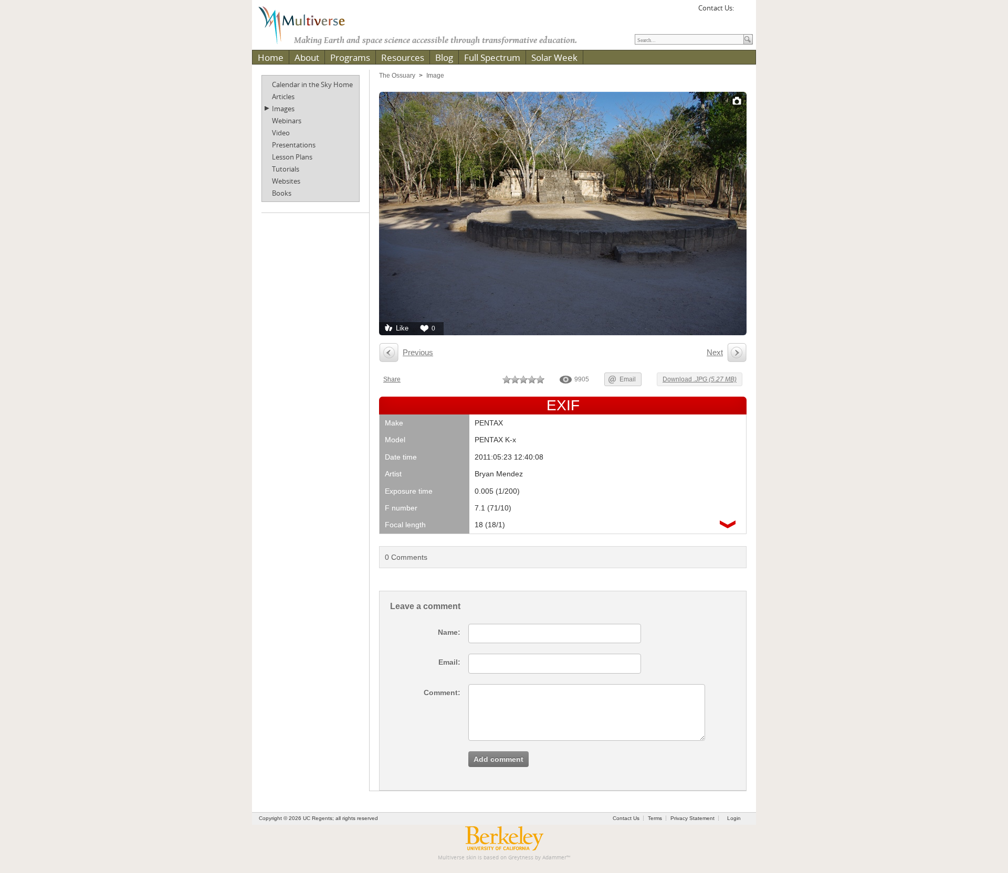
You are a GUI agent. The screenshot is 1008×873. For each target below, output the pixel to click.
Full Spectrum (492, 57)
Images (283, 108)
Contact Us (626, 818)
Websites (286, 181)
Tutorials (285, 169)
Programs (350, 57)
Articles (283, 96)
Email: (449, 662)
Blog (444, 57)
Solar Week (554, 57)
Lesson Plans (292, 157)
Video (281, 132)
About (307, 57)
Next (715, 352)
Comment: (442, 692)
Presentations (294, 145)
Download (700, 379)
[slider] (523, 379)
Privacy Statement (692, 818)
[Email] (743, 11)
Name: (449, 632)
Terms (655, 818)
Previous (418, 352)
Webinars (286, 120)
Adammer (554, 857)
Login (734, 818)
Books (281, 193)
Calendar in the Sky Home (312, 84)
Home (271, 57)
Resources (402, 57)
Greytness (520, 857)
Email (628, 379)
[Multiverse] (309, 24)
